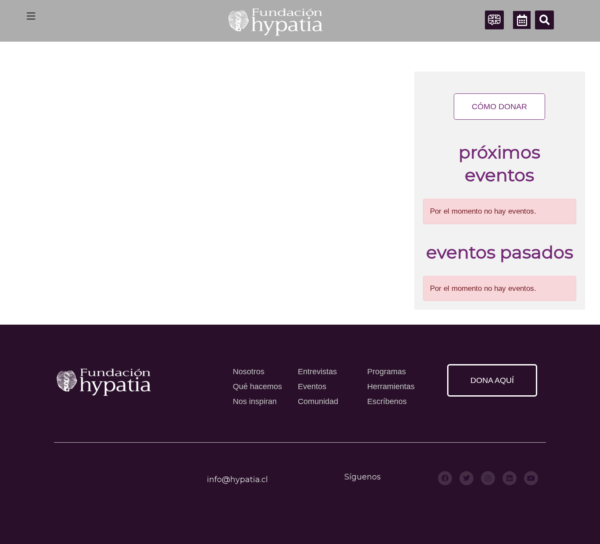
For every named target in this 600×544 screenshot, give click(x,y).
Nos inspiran (255, 401)
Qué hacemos (257, 386)
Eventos (312, 386)
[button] (544, 20)
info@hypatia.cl (237, 479)
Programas (386, 371)
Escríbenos (387, 401)
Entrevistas (317, 371)
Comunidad (318, 401)
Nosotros (248, 371)
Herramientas (391, 386)
